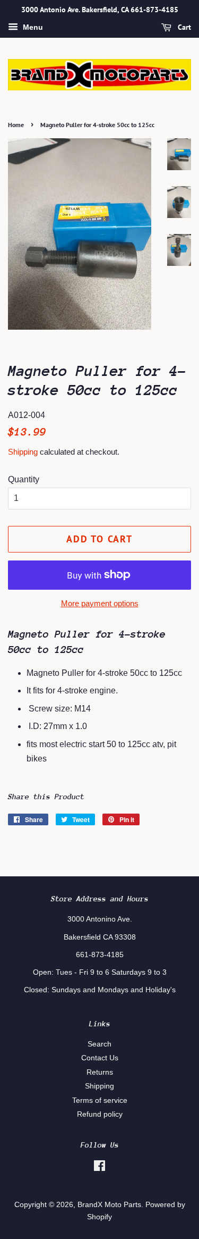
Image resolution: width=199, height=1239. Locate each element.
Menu (32, 27)
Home (16, 125)
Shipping (23, 451)
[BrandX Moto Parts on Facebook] (99, 1168)
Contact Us (99, 1058)
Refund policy (100, 1114)
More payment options (100, 603)
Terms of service (99, 1100)
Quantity (23, 479)
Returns (99, 1072)
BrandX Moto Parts (109, 1205)
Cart (183, 27)
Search (99, 1044)
